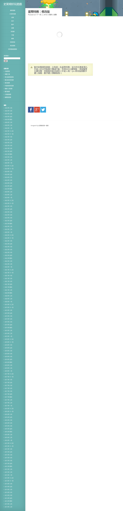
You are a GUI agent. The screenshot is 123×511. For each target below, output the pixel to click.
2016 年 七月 (8, 423)
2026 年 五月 (8, 116)
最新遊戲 (12, 10)
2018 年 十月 (8, 345)
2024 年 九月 (8, 174)
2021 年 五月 (8, 284)
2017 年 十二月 (9, 374)
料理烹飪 (12, 42)
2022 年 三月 (8, 261)
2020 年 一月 (8, 301)
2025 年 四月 (8, 154)
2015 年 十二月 (9, 443)
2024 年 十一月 (9, 168)
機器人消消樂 (8, 88)
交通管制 (7, 71)
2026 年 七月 (8, 111)
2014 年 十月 (8, 484)
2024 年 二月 (8, 194)
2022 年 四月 (8, 258)
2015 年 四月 (8, 466)
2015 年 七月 (8, 458)
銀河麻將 (7, 91)
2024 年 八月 (8, 177)
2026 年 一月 (8, 128)
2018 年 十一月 (9, 342)
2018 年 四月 (8, 362)
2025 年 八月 (8, 142)
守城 (12, 35)
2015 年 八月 (8, 455)
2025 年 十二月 (9, 131)
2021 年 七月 (8, 281)
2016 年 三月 (8, 434)
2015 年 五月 (8, 463)
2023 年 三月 (8, 226)
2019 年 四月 (8, 327)
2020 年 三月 (8, 296)
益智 (12, 17)
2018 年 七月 (8, 353)
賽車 (12, 38)
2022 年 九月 (8, 244)
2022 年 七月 (8, 249)
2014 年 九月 (8, 486)
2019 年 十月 (8, 310)
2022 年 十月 (8, 241)
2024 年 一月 (8, 197)
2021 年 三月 (8, 290)
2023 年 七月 (8, 215)
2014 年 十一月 (9, 481)
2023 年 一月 (8, 232)
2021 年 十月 (8, 275)
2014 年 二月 (8, 507)
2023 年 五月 (8, 220)
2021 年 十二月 (9, 270)
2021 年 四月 (8, 287)
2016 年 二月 (8, 437)
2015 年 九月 (8, 452)
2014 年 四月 (8, 501)
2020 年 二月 (8, 299)
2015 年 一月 (8, 475)
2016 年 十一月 (9, 411)
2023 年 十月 (8, 206)
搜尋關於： (7, 56)
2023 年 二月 (8, 229)
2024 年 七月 (8, 180)
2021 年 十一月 (9, 273)
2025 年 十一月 (9, 134)
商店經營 (12, 45)
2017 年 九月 (8, 382)
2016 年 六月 (8, 426)
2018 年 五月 (8, 359)
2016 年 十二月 (9, 408)
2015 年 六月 (8, 460)
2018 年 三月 (8, 365)
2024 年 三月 (8, 192)
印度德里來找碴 (9, 86)
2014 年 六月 (8, 495)
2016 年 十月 (8, 414)
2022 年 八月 (8, 247)
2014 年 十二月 (9, 478)
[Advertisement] (45, 91)
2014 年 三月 (8, 504)
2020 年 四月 (8, 293)
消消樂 (12, 31)
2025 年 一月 (8, 163)
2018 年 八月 (8, 351)
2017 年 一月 (8, 405)
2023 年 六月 (8, 218)
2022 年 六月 (8, 252)
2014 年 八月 (8, 489)
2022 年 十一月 (9, 238)
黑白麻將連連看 (9, 77)
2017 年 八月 (8, 385)
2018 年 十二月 (9, 339)
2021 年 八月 (8, 278)
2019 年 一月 (8, 336)
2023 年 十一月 (9, 203)
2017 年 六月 (8, 391)
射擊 (12, 28)
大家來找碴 (12, 14)
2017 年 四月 (8, 397)
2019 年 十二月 (9, 304)
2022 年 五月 (8, 255)
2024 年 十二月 (9, 166)
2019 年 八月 (8, 316)
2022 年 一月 (8, 267)
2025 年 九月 (8, 140)
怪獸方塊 (7, 74)
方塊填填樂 (8, 94)
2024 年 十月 (8, 171)
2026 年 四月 (8, 119)
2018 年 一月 (8, 371)
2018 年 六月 (8, 356)
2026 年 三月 (8, 122)
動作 (12, 24)
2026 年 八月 (8, 108)
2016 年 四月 (8, 432)
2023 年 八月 (8, 212)
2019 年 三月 (8, 330)
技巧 (12, 21)
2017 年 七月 (8, 388)
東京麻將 (7, 83)
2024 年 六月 (8, 183)
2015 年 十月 (8, 449)
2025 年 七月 (8, 145)
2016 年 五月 (8, 429)
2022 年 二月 (8, 264)
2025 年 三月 (8, 157)
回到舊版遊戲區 (12, 49)
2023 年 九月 (8, 209)
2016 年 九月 (8, 417)
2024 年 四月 (8, 189)
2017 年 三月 (8, 400)
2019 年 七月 (8, 319)
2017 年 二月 (8, 403)
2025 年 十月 (8, 137)
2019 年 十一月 (9, 307)
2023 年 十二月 (9, 200)
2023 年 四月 (8, 223)
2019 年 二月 (8, 333)
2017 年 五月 (8, 394)
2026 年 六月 (8, 114)
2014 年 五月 (8, 498)
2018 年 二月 (8, 368)
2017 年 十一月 (9, 377)
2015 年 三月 (8, 469)
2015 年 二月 (8, 472)
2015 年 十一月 (9, 446)
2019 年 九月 (8, 313)
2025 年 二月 (8, 160)
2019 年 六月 (8, 322)
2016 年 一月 (8, 440)
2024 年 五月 (8, 186)
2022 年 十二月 (9, 235)
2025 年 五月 (8, 151)
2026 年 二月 (8, 125)
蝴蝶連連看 (8, 97)
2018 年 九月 (8, 348)
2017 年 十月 (8, 379)
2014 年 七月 (8, 492)
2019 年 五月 (8, 325)
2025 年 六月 (8, 148)
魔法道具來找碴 (9, 80)
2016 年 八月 (8, 420)
